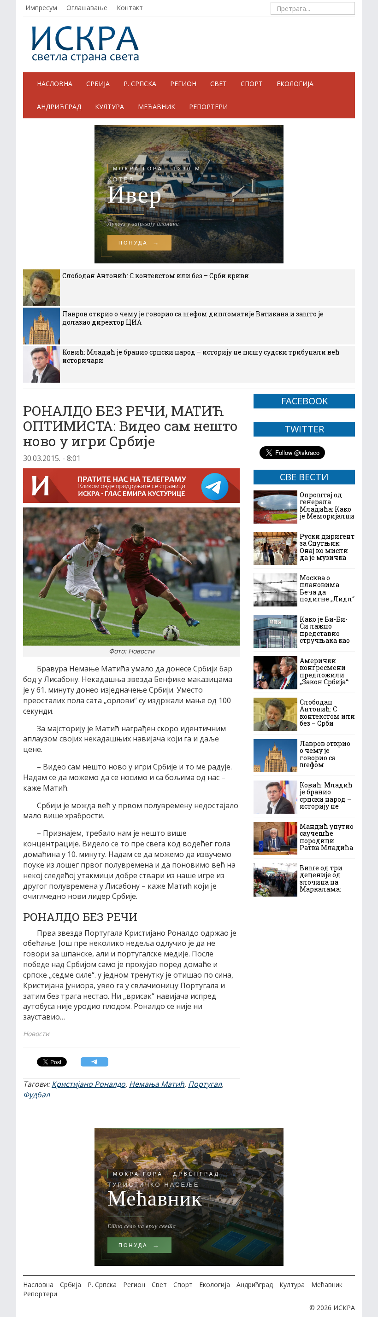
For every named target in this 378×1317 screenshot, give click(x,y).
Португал (205, 1084)
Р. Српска (140, 83)
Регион (183, 83)
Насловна (54, 83)
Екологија (295, 83)
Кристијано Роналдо (88, 1084)
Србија (98, 83)
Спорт (252, 83)
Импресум (41, 7)
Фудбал (36, 1095)
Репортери (208, 106)
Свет (218, 83)
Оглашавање (86, 7)
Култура (109, 106)
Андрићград (59, 106)
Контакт (130, 7)
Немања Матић (156, 1084)
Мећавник (156, 106)
